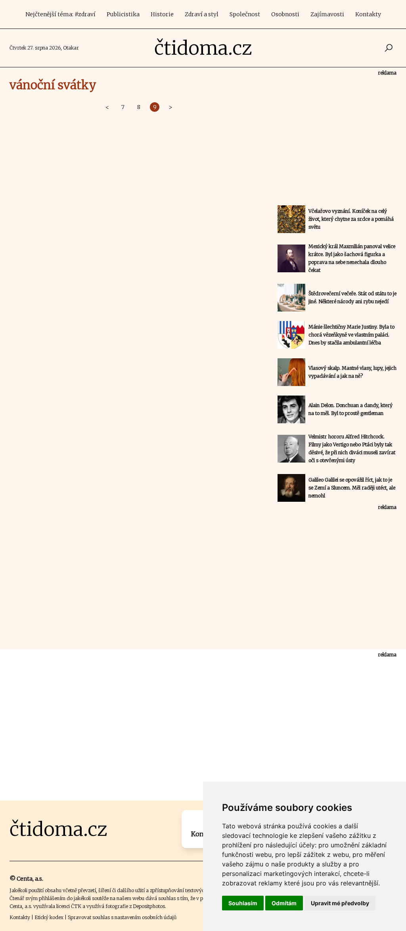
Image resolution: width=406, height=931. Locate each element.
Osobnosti (285, 14)
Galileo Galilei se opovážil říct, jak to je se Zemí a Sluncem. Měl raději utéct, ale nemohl (351, 488)
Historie (162, 14)
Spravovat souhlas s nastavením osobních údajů (122, 917)
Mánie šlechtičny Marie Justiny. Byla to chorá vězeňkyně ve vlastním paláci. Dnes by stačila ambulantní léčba (351, 335)
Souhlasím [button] (242, 903)
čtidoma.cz (203, 48)
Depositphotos (149, 906)
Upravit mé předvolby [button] (340, 903)
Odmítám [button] (284, 903)
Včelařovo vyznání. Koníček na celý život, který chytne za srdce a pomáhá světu (351, 219)
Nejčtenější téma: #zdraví (60, 14)
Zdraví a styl (201, 14)
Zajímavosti (327, 14)
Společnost (245, 14)
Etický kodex (48, 917)
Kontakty (368, 14)
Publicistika (123, 14)
